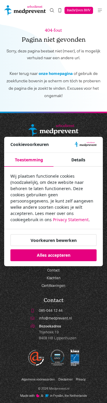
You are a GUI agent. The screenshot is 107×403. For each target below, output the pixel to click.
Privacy (81, 379)
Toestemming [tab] (29, 160)
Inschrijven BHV (79, 10)
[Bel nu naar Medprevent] (60, 10)
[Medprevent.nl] (25, 10)
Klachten (54, 277)
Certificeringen (53, 285)
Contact (53, 270)
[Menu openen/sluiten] (100, 10)
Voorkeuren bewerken (54, 240)
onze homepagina (56, 73)
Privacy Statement (71, 219)
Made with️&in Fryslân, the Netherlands (53, 396)
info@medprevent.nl (55, 318)
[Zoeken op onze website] (52, 10)
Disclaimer (65, 379)
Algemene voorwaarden (38, 379)
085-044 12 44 (51, 310)
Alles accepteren (53, 255)
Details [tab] (78, 160)
